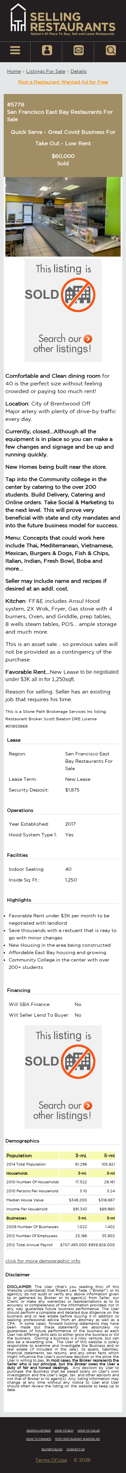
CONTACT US (76, 1449)
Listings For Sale (45, 71)
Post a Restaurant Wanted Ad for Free (63, 82)
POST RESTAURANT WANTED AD (77, 1439)
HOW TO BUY (64, 1430)
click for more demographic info (42, 1261)
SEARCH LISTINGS (39, 1430)
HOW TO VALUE (89, 1430)
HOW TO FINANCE (38, 1439)
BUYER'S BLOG (52, 1449)
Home (14, 71)
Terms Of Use (51, 1460)
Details (79, 71)
